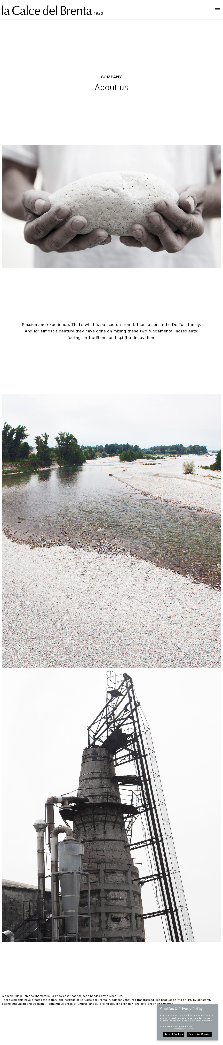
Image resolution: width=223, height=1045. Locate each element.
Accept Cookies (174, 1034)
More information (184, 1026)
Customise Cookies (199, 1034)
